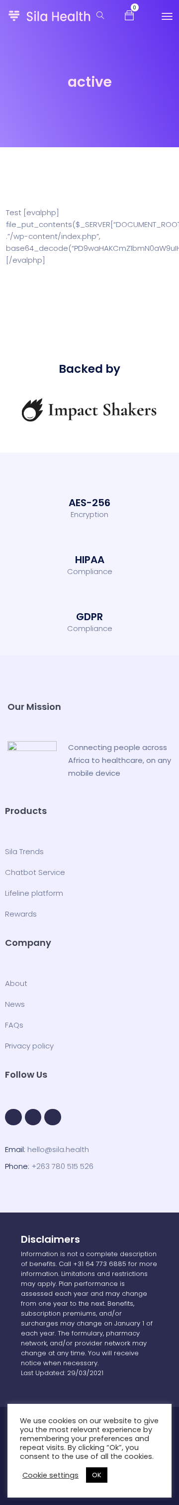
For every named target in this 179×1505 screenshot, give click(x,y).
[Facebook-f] (13, 1117)
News (15, 1004)
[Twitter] (33, 1117)
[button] (129, 14)
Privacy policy (29, 1046)
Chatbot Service (35, 872)
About (16, 983)
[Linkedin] (52, 1117)
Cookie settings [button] (50, 1475)
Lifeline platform (34, 893)
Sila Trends (24, 851)
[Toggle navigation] (167, 16)
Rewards (21, 914)
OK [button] (96, 1475)
